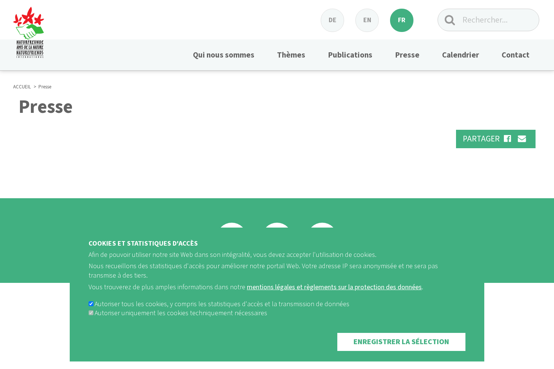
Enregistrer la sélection (401, 342)
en (367, 20)
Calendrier (460, 55)
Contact (516, 55)
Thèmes (291, 55)
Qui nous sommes (223, 55)
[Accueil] (28, 29)
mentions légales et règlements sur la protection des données (334, 287)
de (333, 20)
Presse (407, 55)
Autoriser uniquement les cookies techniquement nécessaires (181, 313)
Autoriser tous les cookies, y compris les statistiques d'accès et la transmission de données (222, 304)
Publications (350, 55)
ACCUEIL (22, 87)
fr (402, 20)
